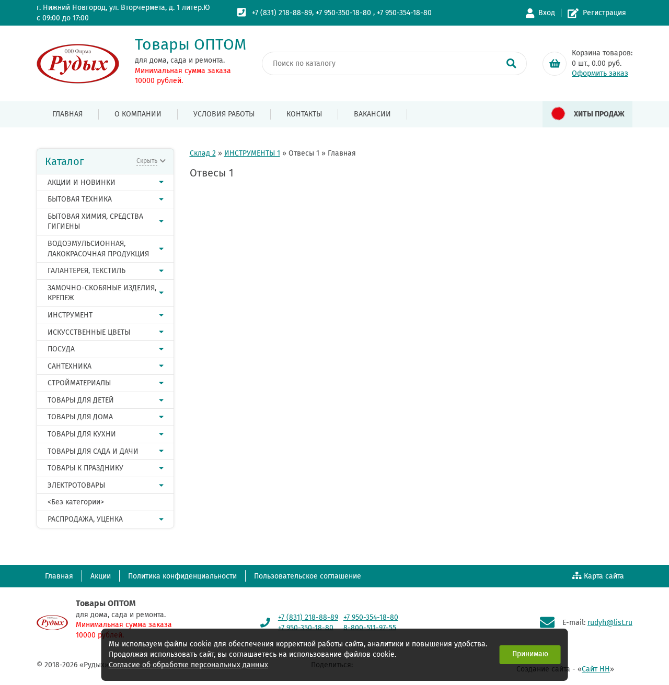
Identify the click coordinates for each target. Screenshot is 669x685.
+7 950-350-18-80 (343, 12)
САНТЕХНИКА (69, 366)
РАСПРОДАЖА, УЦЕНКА (85, 519)
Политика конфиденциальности (182, 576)
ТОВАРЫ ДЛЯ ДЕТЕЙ (81, 400)
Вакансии (372, 114)
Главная (67, 114)
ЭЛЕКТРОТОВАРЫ (76, 485)
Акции (100, 576)
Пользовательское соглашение (307, 576)
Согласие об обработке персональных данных (188, 664)
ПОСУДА (61, 349)
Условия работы (224, 114)
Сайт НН (596, 669)
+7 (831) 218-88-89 (282, 12)
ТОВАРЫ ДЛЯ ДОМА (80, 416)
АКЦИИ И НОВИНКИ (82, 182)
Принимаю (530, 653)
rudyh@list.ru (609, 622)
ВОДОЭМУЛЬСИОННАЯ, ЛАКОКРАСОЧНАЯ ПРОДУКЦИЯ (98, 248)
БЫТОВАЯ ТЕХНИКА (80, 199)
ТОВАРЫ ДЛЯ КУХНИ (82, 434)
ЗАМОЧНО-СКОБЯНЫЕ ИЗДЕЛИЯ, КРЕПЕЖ (102, 293)
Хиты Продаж (599, 114)
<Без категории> (76, 502)
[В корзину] (555, 64)
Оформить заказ (600, 73)
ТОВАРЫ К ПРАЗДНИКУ (85, 468)
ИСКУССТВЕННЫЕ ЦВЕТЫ (89, 332)
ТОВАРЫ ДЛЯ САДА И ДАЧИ (93, 451)
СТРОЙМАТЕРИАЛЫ (79, 383)
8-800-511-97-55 (369, 627)
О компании (138, 114)
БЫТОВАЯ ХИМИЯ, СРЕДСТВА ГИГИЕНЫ (95, 221)
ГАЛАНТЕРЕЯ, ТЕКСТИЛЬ (86, 270)
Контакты (304, 114)
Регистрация (604, 12)
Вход (546, 12)
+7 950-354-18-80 (404, 12)
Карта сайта (604, 576)
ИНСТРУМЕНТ (70, 315)
